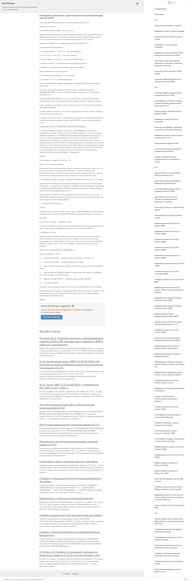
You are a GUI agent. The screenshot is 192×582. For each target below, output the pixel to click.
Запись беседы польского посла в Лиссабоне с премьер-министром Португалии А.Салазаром (165, 199)
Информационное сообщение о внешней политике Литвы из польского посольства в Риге (169, 364)
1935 (156, 20)
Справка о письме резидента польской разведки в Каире (70, 515)
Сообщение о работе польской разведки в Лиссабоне (68, 461)
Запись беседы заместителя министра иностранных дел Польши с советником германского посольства (168, 63)
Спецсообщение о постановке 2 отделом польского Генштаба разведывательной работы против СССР (168, 103)
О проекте (66, 574)
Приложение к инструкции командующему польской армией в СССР (24, 579)
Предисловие (159, 14)
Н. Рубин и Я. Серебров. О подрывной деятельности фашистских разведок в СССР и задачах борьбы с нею (69, 553)
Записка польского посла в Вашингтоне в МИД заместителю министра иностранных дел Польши (169, 521)
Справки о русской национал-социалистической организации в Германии (166, 398)
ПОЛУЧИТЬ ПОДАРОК (51, 317)
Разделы (75, 574)
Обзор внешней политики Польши (166, 143)
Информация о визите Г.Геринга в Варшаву (169, 31)
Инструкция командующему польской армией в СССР (69, 424)
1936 (156, 87)
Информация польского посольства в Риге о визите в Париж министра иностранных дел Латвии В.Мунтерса (169, 497)
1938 (156, 513)
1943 (185, 579)
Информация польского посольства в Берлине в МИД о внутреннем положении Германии (169, 289)
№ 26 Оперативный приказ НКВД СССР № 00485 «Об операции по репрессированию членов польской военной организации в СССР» (71, 364)
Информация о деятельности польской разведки (66, 498)
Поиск (171, 2)
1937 (156, 167)
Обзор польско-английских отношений (167, 25)
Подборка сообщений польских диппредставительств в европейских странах (167, 159)
